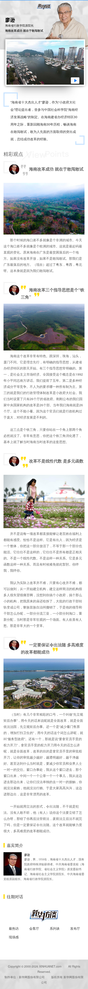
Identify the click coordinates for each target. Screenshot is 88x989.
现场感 (14, 937)
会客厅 (34, 928)
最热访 (14, 928)
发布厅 (75, 928)
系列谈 (55, 928)
